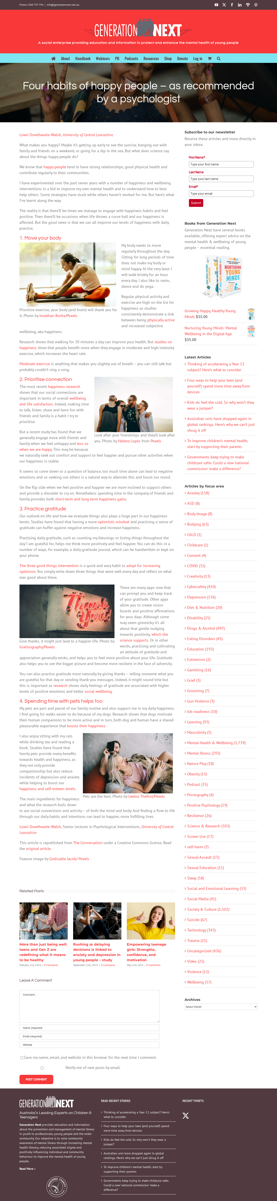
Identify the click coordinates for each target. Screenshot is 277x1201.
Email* (193, 186)
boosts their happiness (86, 725)
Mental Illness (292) (203, 753)
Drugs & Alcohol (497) (206, 628)
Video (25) (195, 961)
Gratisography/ (31, 646)
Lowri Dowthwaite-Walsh (40, 134)
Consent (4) (196, 555)
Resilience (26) (199, 815)
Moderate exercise (34, 363)
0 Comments (51, 965)
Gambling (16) (199, 669)
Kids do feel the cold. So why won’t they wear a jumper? (135, 1142)
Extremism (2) (199, 659)
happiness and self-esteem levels (47, 788)
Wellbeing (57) (199, 982)
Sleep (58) (195, 878)
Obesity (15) (197, 773)
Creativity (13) (198, 576)
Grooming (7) (198, 690)
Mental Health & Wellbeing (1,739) (216, 742)
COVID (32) (196, 565)
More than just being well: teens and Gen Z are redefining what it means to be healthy (43, 921)
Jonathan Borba (52, 315)
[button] (219, 58)
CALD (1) (194, 534)
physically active (161, 319)
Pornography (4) (200, 794)
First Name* (197, 157)
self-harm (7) (198, 846)
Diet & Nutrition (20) (204, 607)
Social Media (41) (201, 898)
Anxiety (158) (198, 492)
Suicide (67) (197, 919)
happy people (54, 166)
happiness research (64, 386)
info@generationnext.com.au (63, 4)
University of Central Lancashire (88, 134)
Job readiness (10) (202, 711)
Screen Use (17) (200, 836)
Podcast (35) (197, 784)
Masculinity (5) (199, 732)
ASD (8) (193, 503)
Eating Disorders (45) (205, 638)
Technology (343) (201, 930)
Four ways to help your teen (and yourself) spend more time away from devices (218, 386)
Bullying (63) (198, 524)
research (60, 685)
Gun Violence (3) (200, 701)
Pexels (72, 315)
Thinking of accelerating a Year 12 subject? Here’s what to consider (136, 1114)
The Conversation (87, 842)
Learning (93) (198, 721)
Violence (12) (198, 971)
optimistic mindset (113, 521)
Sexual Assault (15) (203, 857)
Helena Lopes (129, 440)
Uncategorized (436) (204, 950)
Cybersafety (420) (201, 586)
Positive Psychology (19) (207, 805)
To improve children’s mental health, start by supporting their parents (133, 1169)
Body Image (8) (199, 513)
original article (38, 848)
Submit (196, 203)
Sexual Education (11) (205, 867)
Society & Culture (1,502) (208, 909)
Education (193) (200, 649)
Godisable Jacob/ (64, 858)
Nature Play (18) (200, 763)
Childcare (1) (197, 544)
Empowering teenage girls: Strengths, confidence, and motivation (151, 921)
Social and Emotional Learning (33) (216, 888)
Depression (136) (201, 597)
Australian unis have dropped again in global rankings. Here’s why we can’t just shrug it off (221, 424)
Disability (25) (198, 617)
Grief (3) (194, 680)
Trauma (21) (197, 940)
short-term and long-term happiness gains (90, 499)
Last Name (196, 172)
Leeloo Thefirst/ (141, 796)
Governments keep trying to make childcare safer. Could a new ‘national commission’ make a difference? (218, 462)
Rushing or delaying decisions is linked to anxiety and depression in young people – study (97, 921)
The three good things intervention (49, 565)
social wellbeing (98, 691)
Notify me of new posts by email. (93, 1067)
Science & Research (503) (208, 826)
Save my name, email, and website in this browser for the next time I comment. (90, 1057)
